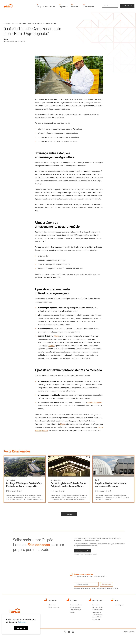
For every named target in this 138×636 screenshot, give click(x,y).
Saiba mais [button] (22, 622)
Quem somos (96, 605)
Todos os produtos (75, 605)
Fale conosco (52, 605)
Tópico (56, 336)
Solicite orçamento (82, 551)
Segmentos (63, 6)
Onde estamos (96, 612)
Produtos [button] (74, 6)
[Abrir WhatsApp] (133, 631)
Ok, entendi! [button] (21, 628)
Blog (9, 23)
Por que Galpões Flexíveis (46, 6)
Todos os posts (119, 605)
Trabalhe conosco (97, 614)
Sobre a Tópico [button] (88, 6)
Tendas (72, 612)
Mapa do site (96, 619)
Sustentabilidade (97, 609)
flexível (51, 345)
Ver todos (69, 514)
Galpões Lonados (75, 607)
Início (5, 23)
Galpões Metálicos (75, 609)
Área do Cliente (96, 617)
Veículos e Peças (16, 23)
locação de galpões (94, 402)
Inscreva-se (106, 584)
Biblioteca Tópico (97, 607)
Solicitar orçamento (110, 6)
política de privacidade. (110, 588)
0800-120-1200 (127, 6)
